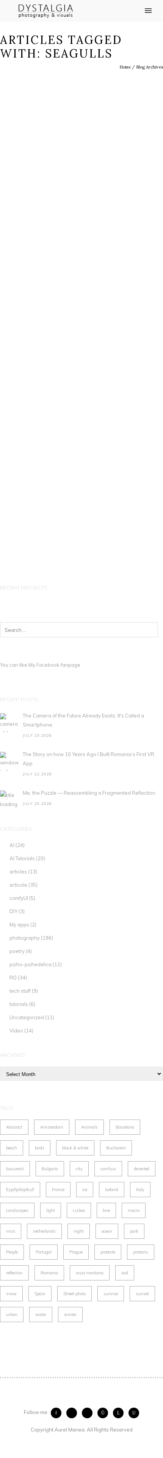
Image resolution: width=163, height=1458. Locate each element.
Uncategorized (26, 1017)
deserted (141, 1168)
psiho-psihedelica (30, 964)
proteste (107, 1252)
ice (84, 1189)
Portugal (44, 1252)
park (134, 1231)
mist (10, 1231)
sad (124, 1273)
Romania (49, 1273)
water (40, 1314)
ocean (107, 1231)
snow (11, 1293)
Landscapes (17, 1210)
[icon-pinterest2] (89, 1413)
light (50, 1210)
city (79, 1168)
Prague (76, 1252)
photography (24, 938)
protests (140, 1252)
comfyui (108, 1168)
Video (16, 1031)
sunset (142, 1293)
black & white (75, 1148)
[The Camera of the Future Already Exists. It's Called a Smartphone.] (9, 722)
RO (13, 978)
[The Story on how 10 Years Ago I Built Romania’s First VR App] (9, 761)
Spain (39, 1293)
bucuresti (15, 1168)
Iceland (111, 1189)
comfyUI (18, 898)
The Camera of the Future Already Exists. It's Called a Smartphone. (83, 720)
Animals (89, 1127)
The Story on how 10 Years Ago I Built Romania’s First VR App (88, 758)
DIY (13, 911)
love (106, 1210)
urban (11, 1314)
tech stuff (20, 991)
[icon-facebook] (58, 1413)
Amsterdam (51, 1127)
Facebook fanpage (58, 665)
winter (70, 1314)
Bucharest (116, 1148)
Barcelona (125, 1127)
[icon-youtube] (134, 1413)
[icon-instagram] (104, 1413)
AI (11, 845)
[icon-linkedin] (120, 1413)
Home (125, 67)
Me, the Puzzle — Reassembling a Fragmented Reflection (89, 793)
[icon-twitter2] (73, 1413)
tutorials (18, 1004)
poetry (17, 951)
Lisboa (79, 1210)
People (12, 1252)
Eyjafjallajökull (20, 1189)
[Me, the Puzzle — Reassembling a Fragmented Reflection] (9, 800)
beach (11, 1148)
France (58, 1189)
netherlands (44, 1231)
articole (18, 885)
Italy (140, 1189)
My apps (19, 925)
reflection (14, 1273)
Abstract (14, 1127)
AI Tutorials (22, 858)
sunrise (110, 1293)
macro (133, 1210)
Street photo (74, 1293)
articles (18, 872)
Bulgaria (50, 1168)
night (79, 1231)
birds (39, 1148)
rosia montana (89, 1273)
